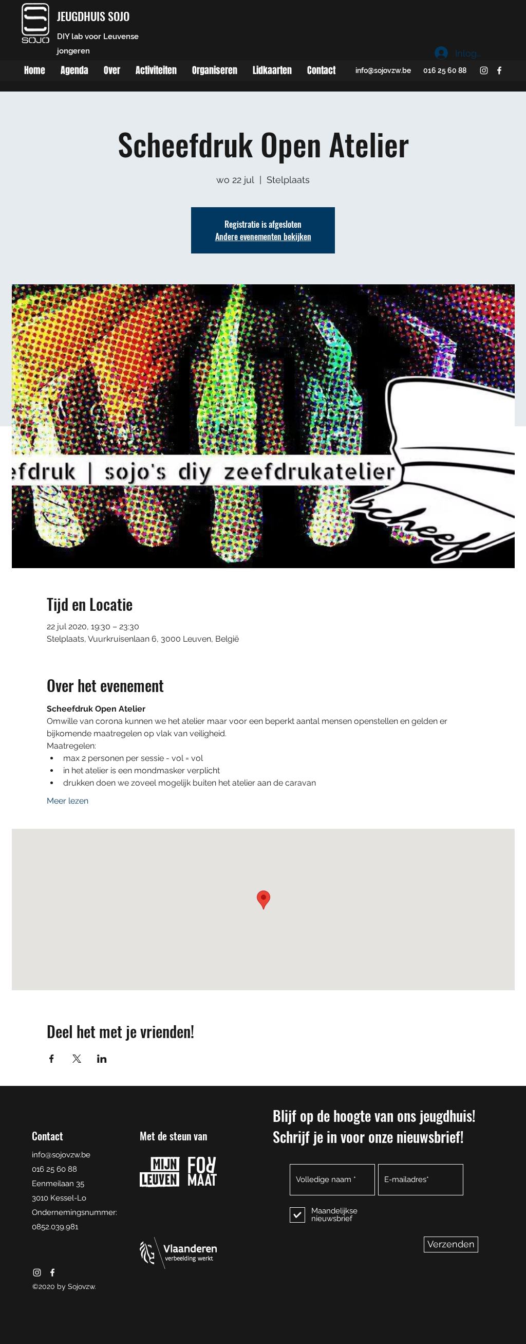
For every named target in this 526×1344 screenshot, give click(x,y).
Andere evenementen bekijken (263, 236)
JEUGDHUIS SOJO (93, 16)
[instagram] (484, 70)
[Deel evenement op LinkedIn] (102, 1059)
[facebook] (499, 70)
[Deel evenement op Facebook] (52, 1059)
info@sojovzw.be (383, 70)
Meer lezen (67, 801)
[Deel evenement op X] (77, 1059)
